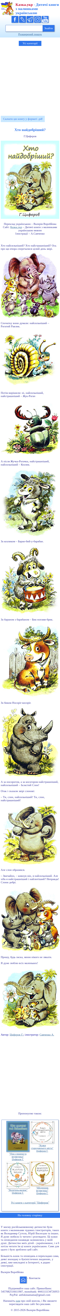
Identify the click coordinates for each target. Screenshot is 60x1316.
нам (18, 1300)
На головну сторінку (30, 1215)
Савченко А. (47, 1034)
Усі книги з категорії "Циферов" (30, 1202)
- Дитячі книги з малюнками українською (37, 9)
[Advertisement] (30, 79)
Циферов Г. (16, 1034)
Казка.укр (16, 227)
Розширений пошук (30, 34)
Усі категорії (30, 43)
